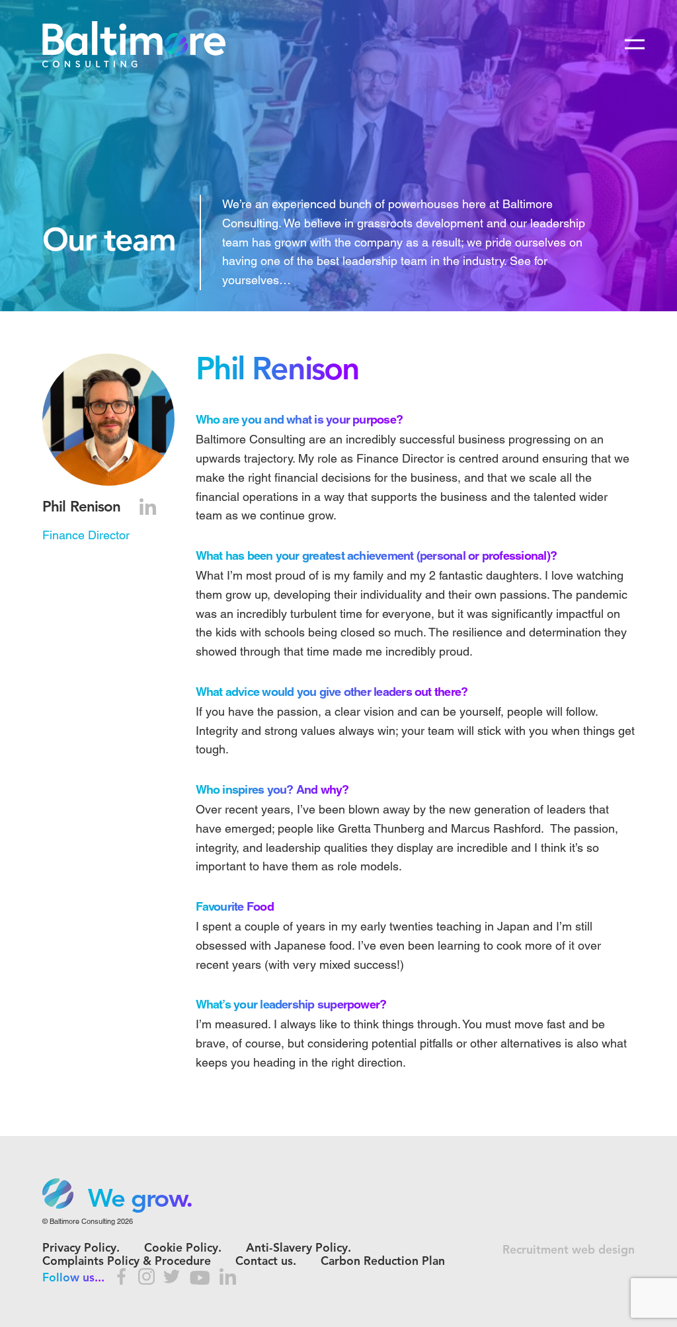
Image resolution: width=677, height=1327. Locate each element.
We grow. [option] (140, 1200)
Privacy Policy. (81, 1248)
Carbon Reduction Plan (383, 1262)
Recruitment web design (568, 1250)
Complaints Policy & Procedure (126, 1262)
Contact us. (265, 1262)
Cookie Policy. (182, 1248)
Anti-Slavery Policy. (298, 1248)
